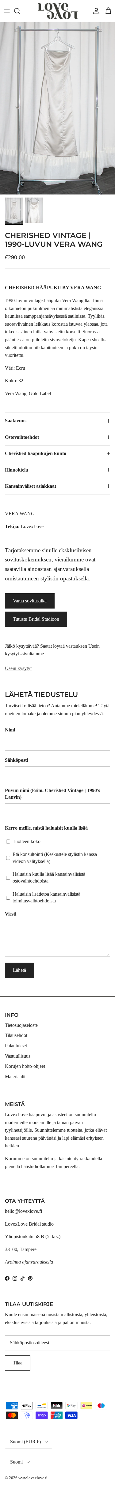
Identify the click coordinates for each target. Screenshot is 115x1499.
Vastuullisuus (17, 1056)
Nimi (10, 729)
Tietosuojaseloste (21, 1025)
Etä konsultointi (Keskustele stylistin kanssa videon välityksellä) (55, 858)
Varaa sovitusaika (30, 600)
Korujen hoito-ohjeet (25, 1066)
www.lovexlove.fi (33, 1477)
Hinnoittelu (16, 469)
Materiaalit (15, 1076)
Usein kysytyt (18, 668)
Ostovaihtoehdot (22, 437)
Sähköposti (16, 760)
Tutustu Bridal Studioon (36, 619)
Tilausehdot (16, 1035)
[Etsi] (20, 11)
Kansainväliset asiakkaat (30, 486)
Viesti (10, 913)
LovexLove (32, 526)
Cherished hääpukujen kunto (35, 453)
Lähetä (19, 970)
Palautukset (16, 1045)
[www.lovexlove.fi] (58, 11)
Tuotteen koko (26, 841)
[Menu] (6, 11)
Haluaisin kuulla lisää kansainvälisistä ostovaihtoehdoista (49, 877)
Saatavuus (15, 420)
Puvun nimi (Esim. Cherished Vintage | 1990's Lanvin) (52, 794)
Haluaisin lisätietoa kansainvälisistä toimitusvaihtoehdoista (46, 897)
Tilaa (17, 1362)
